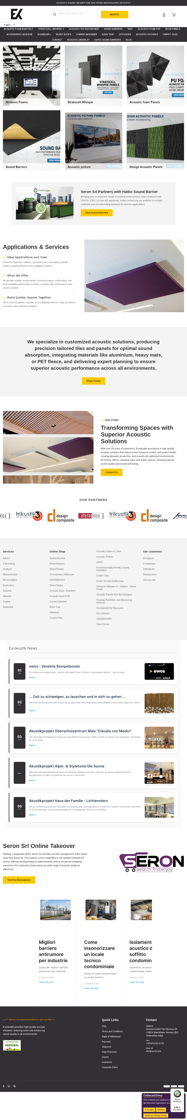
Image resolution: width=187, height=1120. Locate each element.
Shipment (106, 1046)
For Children (102, 613)
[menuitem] (19, 29)
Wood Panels (57, 569)
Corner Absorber (58, 601)
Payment (106, 1041)
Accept (150, 1110)
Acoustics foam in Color (108, 551)
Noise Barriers (57, 563)
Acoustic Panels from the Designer (114, 594)
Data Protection (109, 1052)
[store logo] (17, 14)
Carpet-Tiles (56, 618)
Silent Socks (56, 585)
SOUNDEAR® (57, 580)
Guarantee (107, 1062)
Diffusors (54, 612)
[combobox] (79, 13)
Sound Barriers (57, 558)
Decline (160, 1110)
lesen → (32, 677)
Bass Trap (55, 607)
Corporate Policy (110, 1067)
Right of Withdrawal (111, 1036)
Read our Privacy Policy (156, 1115)
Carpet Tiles (102, 575)
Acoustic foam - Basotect (62, 591)
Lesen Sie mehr (46, 982)
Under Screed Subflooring (109, 581)
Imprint (105, 1057)
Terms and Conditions (112, 1031)
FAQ (104, 1026)
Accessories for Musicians (109, 608)
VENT (99, 562)
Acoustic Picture (104, 557)
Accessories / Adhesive (62, 574)
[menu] (93, 34)
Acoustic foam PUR (60, 596)
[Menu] (182, 1090)
